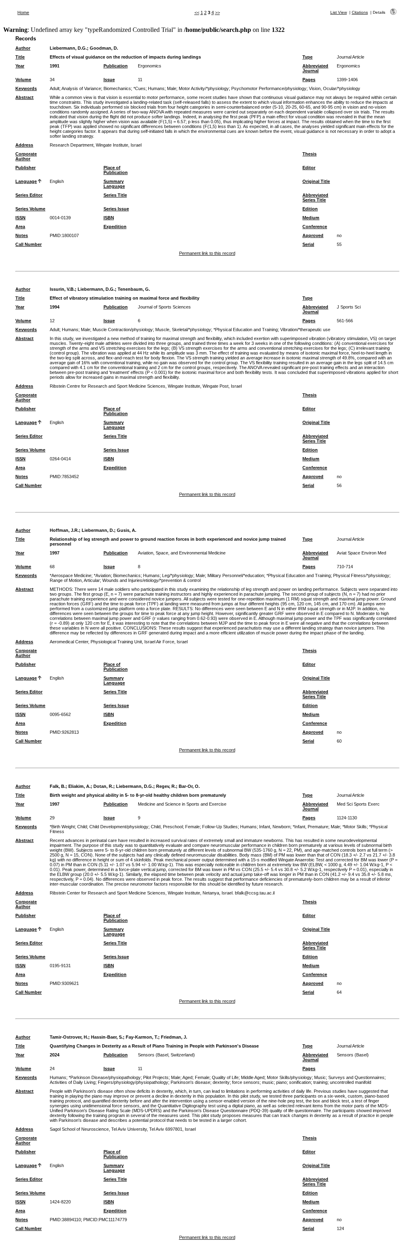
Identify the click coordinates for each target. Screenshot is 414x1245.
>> (217, 12)
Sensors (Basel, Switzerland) (166, 1054)
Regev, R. (166, 786)
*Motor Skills (354, 826)
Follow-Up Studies (220, 826)
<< (196, 12)
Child (82, 826)
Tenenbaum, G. (134, 289)
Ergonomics (149, 65)
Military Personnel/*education (235, 575)
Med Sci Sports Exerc (358, 804)
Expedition (115, 226)
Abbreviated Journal (315, 68)
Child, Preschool (167, 826)
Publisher (25, 167)
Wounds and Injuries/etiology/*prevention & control (151, 580)
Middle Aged (252, 1077)
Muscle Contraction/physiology (123, 329)
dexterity (221, 1082)
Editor (308, 167)
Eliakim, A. (79, 786)
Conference (314, 226)
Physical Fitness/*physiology (361, 575)
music (268, 1082)
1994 (54, 306)
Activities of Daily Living (72, 1082)
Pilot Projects (156, 1077)
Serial (308, 244)
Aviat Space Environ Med (361, 552)
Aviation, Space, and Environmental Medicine (182, 552)
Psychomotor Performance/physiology (268, 88)
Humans (156, 88)
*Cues (139, 88)
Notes (21, 235)
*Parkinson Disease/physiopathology (105, 1077)
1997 (54, 552)
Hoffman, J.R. (64, 530)
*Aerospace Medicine (70, 575)
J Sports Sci (349, 306)
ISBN (109, 217)
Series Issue (116, 208)
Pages (308, 79)
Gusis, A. (126, 530)
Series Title (115, 195)
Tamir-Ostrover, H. (69, 1037)
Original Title (316, 181)
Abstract (24, 97)
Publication (116, 65)
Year (19, 65)
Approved (312, 235)
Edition (310, 208)
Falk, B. (57, 786)
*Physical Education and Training (245, 329)
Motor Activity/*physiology (204, 88)
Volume (23, 79)
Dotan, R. (103, 786)
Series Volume (30, 208)
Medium (310, 217)
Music (320, 1077)
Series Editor (28, 195)
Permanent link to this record (207, 253)
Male (171, 88)
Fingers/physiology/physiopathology (133, 1082)
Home (23, 12)
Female (192, 826)
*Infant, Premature (310, 826)
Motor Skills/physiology (289, 1077)
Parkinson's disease (190, 1082)
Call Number (28, 244)
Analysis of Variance (81, 88)
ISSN (20, 217)
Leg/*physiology (177, 575)
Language (26, 181)
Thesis (309, 153)
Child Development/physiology (118, 826)
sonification (300, 1082)
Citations (360, 12)
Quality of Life (225, 1077)
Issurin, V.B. (62, 289)
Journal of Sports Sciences (164, 306)
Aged (187, 1077)
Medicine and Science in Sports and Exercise (182, 804)
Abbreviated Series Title (315, 197)
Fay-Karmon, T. (142, 1037)
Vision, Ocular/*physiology (334, 88)
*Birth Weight (62, 826)
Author (22, 48)
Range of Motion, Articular (75, 580)
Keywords (26, 88)
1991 (54, 65)
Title (20, 57)
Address (24, 145)
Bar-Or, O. (189, 786)
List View (338, 12)
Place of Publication (116, 170)
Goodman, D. (104, 48)
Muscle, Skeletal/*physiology (183, 329)
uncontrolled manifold (350, 1082)
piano (281, 1082)
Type (307, 57)
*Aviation (102, 575)
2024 (54, 1054)
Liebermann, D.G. (68, 48)
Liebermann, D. (98, 530)
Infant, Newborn (274, 826)
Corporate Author (26, 156)
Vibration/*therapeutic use (305, 329)
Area (20, 226)
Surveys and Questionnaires (356, 1077)
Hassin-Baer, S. (107, 1037)
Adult (54, 88)
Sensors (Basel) (353, 1054)
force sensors (246, 1082)
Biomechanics (117, 88)
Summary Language (114, 184)
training (320, 1082)
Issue (109, 79)
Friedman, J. (174, 1037)
